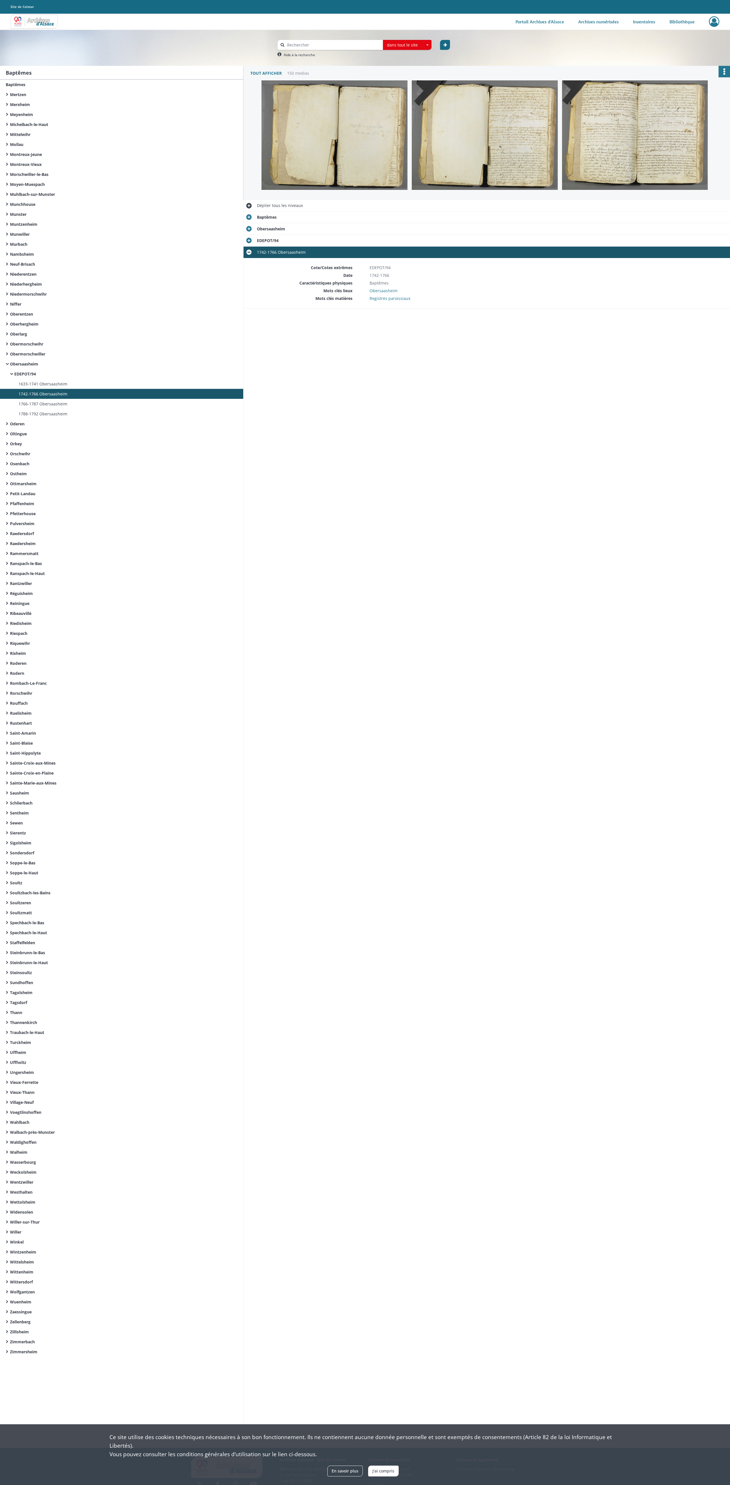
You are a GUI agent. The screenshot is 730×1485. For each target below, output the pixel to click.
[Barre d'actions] (724, 71)
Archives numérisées (598, 22)
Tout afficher (266, 73)
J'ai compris (383, 1471)
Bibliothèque (682, 22)
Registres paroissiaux (390, 298)
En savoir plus (345, 1471)
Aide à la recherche (299, 54)
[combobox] (407, 45)
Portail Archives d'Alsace (540, 22)
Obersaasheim (384, 290)
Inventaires (644, 22)
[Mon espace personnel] (714, 22)
